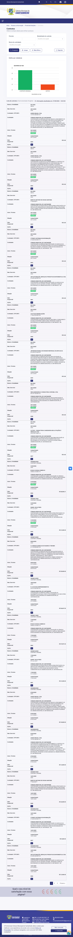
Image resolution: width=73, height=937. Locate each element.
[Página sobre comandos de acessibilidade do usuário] (56, 2)
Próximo (62, 883)
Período (11, 36)
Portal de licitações (30, 25)
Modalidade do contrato (44, 36)
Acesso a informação (17, 25)
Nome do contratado (15, 42)
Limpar (26, 50)
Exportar (60, 50)
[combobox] (50, 39)
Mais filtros (37, 50)
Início (8, 25)
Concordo (59, 931)
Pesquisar (15, 50)
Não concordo (59, 927)
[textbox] (50, 39)
